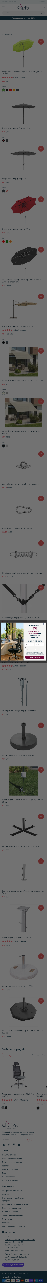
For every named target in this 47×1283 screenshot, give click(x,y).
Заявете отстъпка (35, 657)
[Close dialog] (44, 624)
